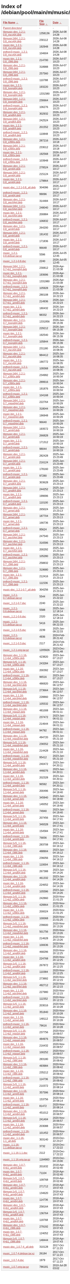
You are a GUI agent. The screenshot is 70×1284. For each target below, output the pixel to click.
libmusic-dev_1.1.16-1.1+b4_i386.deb (15, 851)
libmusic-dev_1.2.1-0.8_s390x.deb (14, 140)
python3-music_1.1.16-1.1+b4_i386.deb (16, 864)
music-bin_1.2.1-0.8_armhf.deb (12, 241)
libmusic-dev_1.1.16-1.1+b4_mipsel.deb (15, 710)
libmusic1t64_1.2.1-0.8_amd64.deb (14, 120)
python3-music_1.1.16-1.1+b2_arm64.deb (16, 1133)
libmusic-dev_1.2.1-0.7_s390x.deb (14, 382)
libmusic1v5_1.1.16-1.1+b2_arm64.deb (14, 1119)
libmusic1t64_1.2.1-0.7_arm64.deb (14, 462)
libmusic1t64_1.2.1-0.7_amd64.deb (14, 489)
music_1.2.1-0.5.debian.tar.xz (12, 623)
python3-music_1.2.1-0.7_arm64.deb (15, 476)
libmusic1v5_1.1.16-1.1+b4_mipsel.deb (14, 717)
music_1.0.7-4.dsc (13, 1260)
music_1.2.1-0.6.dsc (14, 616)
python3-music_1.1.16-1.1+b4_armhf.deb (16, 838)
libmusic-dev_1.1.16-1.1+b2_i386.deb (15, 1066)
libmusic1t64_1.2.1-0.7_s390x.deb (14, 375)
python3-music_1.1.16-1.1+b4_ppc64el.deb (16, 704)
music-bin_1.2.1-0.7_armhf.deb (12, 442)
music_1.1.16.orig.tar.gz (16, 1159)
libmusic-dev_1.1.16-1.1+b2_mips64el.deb (15, 932)
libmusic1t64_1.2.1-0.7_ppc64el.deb (14, 536)
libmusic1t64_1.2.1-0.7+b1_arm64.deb (14, 301)
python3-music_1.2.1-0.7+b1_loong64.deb (15, 288)
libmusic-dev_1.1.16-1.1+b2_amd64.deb (15, 952)
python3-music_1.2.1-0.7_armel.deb (15, 529)
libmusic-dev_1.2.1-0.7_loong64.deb (14, 321)
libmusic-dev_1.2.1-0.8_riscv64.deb (14, 33)
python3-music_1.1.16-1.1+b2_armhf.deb (16, 1106)
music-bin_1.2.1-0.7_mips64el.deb (13, 415)
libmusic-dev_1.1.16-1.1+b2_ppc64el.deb (15, 985)
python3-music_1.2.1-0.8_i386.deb (15, 80)
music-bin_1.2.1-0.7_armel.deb (12, 523)
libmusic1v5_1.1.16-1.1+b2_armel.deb (14, 1005)
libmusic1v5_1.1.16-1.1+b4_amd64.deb (14, 871)
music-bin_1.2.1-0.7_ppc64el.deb (12, 549)
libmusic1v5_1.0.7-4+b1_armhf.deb (14, 1180)
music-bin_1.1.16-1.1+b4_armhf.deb (13, 831)
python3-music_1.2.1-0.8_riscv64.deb (15, 53)
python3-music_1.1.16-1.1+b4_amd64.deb (16, 891)
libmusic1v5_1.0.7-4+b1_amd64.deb (14, 1213)
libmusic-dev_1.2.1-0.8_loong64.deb (14, 94)
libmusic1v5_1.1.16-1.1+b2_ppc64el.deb (15, 978)
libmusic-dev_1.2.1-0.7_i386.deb (14, 569)
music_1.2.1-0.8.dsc (14, 261)
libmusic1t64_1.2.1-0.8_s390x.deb (14, 147)
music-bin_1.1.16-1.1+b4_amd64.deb (14, 885)
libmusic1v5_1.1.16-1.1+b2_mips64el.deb (15, 925)
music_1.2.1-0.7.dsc (14, 603)
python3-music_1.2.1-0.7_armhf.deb (15, 449)
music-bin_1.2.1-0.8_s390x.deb (12, 154)
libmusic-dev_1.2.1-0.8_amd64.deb (14, 114)
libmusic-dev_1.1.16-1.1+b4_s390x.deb (15, 657)
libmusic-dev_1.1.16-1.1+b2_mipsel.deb (15, 1039)
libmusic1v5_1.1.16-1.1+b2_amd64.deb (14, 965)
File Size (42, 22)
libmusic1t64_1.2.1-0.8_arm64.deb (14, 174)
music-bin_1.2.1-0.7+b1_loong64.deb (15, 275)
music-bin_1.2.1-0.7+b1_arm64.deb (14, 308)
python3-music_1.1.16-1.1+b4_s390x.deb (16, 677)
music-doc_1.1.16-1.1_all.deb (13, 1139)
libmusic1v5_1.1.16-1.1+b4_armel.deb (14, 791)
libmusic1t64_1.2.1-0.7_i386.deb (14, 563)
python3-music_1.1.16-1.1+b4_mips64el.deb (16, 757)
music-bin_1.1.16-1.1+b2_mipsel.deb (14, 1045)
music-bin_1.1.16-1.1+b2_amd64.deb (14, 958)
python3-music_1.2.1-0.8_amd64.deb (15, 134)
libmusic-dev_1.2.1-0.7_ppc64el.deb (14, 543)
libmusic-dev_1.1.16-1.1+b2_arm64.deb (15, 1113)
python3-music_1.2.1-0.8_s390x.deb (15, 160)
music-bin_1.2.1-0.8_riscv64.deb (12, 46)
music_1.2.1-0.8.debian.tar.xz (12, 254)
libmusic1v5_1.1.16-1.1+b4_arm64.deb (14, 764)
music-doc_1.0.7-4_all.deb (18, 1246)
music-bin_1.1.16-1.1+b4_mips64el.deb (15, 751)
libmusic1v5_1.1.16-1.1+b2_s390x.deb (14, 898)
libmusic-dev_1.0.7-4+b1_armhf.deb (14, 1166)
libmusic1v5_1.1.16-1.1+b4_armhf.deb (14, 818)
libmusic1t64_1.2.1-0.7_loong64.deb (14, 328)
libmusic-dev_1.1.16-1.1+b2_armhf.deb (15, 1092)
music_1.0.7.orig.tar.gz (16, 1266)
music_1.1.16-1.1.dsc (15, 1152)
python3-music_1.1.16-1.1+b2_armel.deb (16, 1025)
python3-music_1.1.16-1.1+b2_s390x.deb (16, 918)
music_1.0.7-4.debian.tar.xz (19, 1253)
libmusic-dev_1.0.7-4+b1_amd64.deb (14, 1206)
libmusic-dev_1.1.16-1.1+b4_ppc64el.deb (15, 683)
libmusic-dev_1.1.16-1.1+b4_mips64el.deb (15, 737)
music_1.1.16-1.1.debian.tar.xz (12, 1146)
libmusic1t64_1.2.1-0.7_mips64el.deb (14, 402)
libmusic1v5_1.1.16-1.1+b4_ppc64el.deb (15, 690)
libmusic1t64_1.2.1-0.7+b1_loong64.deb (15, 268)
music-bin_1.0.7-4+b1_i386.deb (12, 1233)
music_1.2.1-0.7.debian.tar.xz (12, 596)
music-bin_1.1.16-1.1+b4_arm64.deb (14, 777)
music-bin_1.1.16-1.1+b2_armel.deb (13, 1019)
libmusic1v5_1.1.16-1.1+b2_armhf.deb (14, 1086)
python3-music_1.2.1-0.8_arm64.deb (15, 194)
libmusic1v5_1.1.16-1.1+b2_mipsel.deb (14, 1032)
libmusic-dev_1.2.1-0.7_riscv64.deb (14, 355)
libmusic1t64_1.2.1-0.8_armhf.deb (14, 234)
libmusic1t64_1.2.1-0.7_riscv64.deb (14, 348)
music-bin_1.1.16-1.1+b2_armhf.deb (13, 1099)
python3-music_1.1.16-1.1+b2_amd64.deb (16, 972)
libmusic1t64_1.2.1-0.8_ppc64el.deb (14, 207)
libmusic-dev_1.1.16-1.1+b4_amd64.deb (15, 878)
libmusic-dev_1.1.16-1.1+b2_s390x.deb (15, 905)
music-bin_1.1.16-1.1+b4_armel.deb (13, 804)
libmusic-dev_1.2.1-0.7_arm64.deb (14, 456)
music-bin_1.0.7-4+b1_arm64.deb (13, 1200)
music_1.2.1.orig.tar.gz (16, 650)
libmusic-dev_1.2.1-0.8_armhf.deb (14, 227)
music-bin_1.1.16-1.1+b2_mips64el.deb (15, 938)
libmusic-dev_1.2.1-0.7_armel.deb (14, 509)
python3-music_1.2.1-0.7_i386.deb (15, 583)
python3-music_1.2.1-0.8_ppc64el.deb (15, 221)
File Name (9, 22)
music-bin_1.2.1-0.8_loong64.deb (13, 87)
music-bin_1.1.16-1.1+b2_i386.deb (13, 1072)
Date (55, 22)
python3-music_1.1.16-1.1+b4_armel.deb (16, 811)
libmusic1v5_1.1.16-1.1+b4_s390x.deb (14, 663)
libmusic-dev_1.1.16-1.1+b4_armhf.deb (15, 824)
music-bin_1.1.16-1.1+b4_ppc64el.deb (15, 697)
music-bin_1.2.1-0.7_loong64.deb (13, 335)
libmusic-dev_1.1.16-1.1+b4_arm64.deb (15, 771)
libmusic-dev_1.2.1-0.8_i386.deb (14, 67)
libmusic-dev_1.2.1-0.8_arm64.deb (14, 167)
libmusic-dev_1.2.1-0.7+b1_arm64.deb (14, 295)
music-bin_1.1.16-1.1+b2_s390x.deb (13, 911)
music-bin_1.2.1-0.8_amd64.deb (12, 127)
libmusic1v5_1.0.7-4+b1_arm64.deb (14, 1193)
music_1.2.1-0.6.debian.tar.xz (12, 610)
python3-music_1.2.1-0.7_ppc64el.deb (15, 556)
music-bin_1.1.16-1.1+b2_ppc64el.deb (15, 992)
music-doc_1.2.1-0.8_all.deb (19, 187)
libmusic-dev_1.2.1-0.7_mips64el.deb (14, 409)
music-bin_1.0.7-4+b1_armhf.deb (12, 1173)
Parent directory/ (12, 28)
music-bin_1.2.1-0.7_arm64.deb (12, 469)
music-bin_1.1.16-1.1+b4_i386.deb (13, 858)
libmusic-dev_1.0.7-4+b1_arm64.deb (14, 1186)
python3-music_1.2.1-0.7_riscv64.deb (15, 368)
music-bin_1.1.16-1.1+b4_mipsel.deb (14, 724)
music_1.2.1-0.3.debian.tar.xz (12, 637)
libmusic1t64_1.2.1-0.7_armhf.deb (14, 429)
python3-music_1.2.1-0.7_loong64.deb (15, 341)
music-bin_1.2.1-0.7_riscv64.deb (12, 362)
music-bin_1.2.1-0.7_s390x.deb (12, 388)
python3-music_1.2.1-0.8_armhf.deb (15, 248)
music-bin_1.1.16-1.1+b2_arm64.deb (14, 1126)
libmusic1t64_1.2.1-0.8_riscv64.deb (14, 40)
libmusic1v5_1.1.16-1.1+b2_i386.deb (14, 1059)
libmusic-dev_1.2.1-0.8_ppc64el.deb (14, 201)
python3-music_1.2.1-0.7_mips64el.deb (15, 422)
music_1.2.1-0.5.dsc (14, 630)
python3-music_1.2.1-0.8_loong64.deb (15, 107)
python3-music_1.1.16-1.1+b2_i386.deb (16, 1079)
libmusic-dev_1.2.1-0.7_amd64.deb (14, 482)
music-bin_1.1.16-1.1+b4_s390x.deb (13, 670)
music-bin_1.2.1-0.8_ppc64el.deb (12, 214)
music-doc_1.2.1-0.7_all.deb (19, 589)
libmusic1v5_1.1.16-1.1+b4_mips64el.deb (15, 744)
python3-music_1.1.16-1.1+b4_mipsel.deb (16, 730)
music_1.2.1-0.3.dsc (14, 643)
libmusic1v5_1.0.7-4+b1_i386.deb (14, 1240)
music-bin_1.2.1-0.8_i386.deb (12, 60)
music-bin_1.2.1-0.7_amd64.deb (12, 496)
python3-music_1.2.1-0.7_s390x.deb (15, 395)
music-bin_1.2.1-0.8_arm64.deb (12, 181)
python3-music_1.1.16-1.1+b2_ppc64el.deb (16, 999)
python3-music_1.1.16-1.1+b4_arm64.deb (16, 784)
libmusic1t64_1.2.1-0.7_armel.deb (14, 516)
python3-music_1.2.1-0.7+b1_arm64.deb (15, 315)
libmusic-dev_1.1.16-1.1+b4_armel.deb (15, 797)
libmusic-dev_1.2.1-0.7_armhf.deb (14, 435)
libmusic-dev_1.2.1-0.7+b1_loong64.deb (15, 281)
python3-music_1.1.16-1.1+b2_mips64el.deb (16, 945)
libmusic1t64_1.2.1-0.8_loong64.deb (14, 100)
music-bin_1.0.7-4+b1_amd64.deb (13, 1220)
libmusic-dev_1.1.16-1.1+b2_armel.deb (15, 1012)
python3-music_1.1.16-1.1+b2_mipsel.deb (16, 1052)
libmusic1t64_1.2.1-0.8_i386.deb (14, 73)
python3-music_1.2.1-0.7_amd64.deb (15, 502)
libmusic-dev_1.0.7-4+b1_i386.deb (14, 1226)
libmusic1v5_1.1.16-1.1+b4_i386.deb (14, 844)
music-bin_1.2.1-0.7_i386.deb (12, 576)
